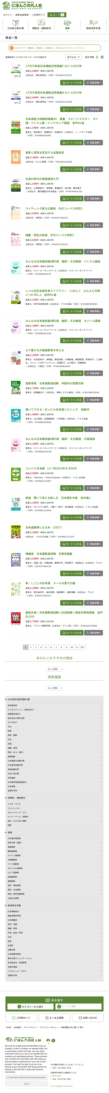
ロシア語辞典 (13, 872)
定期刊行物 (12, 790)
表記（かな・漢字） (16, 752)
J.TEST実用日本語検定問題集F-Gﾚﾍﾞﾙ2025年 (54, 66)
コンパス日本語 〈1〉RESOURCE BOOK (51, 468)
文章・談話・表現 (15, 932)
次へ (83, 647)
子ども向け (12, 722)
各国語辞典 (12, 876)
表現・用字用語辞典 (16, 894)
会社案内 (17, 1027)
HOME (8, 1027)
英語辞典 (11, 847)
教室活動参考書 (14, 915)
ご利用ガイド (38, 14)
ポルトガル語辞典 (15, 868)
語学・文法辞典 (14, 889)
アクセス (79, 1064)
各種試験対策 (13, 769)
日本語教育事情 (14, 954)
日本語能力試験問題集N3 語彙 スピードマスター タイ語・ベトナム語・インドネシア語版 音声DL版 (62, 121)
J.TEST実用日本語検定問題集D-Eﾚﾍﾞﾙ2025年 (54, 92)
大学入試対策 (13, 773)
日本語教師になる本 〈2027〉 (45, 527)
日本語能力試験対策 (16, 760)
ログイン (7, 14)
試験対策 (11, 949)
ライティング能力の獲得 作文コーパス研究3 (54, 208)
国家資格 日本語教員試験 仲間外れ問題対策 (55, 383)
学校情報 (11, 777)
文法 (9, 726)
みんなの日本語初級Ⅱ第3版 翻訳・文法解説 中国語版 (60, 439)
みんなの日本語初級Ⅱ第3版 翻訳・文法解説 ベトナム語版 (63, 261)
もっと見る (53, 669)
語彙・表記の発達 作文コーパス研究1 (50, 235)
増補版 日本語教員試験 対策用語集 (49, 554)
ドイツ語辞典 (13, 864)
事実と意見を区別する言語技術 (45, 152)
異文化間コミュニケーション (20, 958)
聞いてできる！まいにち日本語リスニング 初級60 (58, 409)
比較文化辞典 (13, 898)
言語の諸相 (12, 966)
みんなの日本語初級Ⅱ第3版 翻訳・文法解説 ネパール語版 (63, 321)
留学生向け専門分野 (16, 718)
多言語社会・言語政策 (17, 962)
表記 (9, 941)
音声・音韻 (12, 924)
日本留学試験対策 (15, 765)
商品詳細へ (95, 82)
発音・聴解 (12, 735)
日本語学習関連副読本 (17, 782)
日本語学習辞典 (14, 838)
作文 (9, 739)
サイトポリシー (30, 1027)
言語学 (10, 945)
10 (72, 647)
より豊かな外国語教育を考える (45, 350)
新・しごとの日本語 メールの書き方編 (50, 583)
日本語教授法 (13, 911)
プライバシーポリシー (49, 1027)
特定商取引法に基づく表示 (72, 1027)
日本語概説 (12, 920)
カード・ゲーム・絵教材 (18, 816)
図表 (9, 825)
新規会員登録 (22, 14)
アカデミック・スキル (17, 971)
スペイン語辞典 (14, 855)
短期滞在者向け (14, 714)
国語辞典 (11, 881)
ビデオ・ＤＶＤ (14, 804)
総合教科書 (12, 705)
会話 (9, 743)
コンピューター (14, 808)
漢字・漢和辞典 (14, 885)
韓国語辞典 (12, 851)
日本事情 (11, 786)
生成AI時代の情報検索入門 (42, 179)
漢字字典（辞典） (15, 842)
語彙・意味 (12, 928)
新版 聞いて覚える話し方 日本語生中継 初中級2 (58, 498)
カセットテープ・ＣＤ (17, 812)
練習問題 (11, 756)
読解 (9, 730)
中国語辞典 (12, 859)
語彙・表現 (12, 748)
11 (77, 647)
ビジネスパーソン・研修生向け (21, 709)
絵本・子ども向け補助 (17, 820)
